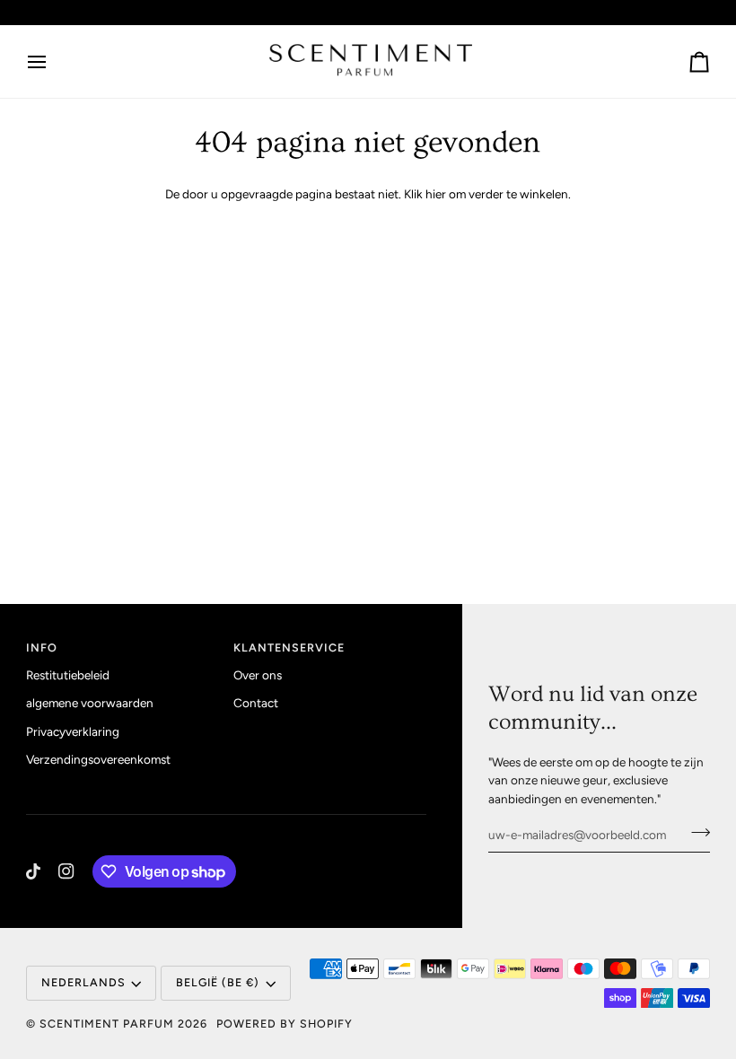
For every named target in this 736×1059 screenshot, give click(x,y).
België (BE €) (217, 982)
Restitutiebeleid (68, 675)
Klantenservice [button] (289, 647)
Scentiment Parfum (106, 1023)
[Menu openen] (53, 61)
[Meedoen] (695, 832)
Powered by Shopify (284, 1023)
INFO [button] (41, 647)
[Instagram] (66, 871)
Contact (255, 703)
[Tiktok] (33, 871)
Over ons (257, 675)
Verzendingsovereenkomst (98, 759)
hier (435, 194)
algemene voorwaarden (89, 703)
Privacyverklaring (72, 731)
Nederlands (83, 982)
